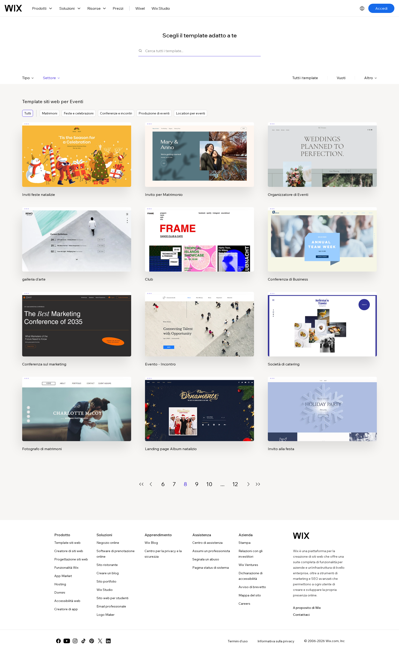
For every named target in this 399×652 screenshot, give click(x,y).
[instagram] (75, 641)
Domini (59, 592)
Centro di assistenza (207, 543)
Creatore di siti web (68, 551)
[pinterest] (92, 641)
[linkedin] (108, 641)
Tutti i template (305, 77)
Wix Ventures (248, 565)
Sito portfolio (106, 581)
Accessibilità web (67, 601)
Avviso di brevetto (252, 587)
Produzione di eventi (154, 113)
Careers (244, 603)
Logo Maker (106, 615)
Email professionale (111, 606)
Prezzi (118, 8)
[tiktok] (83, 641)
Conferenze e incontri (116, 113)
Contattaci (301, 615)
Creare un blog (108, 573)
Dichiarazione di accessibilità (251, 576)
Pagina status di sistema (210, 567)
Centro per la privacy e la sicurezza (163, 554)
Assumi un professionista (211, 551)
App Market (63, 576)
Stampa (245, 543)
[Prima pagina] (141, 484)
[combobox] (203, 50)
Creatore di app (66, 609)
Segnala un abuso (205, 559)
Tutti (27, 113)
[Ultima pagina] (258, 484)
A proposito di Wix (307, 608)
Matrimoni (49, 113)
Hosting (60, 584)
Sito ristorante (107, 565)
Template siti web (67, 543)
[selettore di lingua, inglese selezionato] (362, 8)
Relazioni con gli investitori (251, 554)
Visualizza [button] (76, 163)
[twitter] (100, 641)
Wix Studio (160, 8)
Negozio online (108, 543)
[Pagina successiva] (248, 484)
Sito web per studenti (112, 598)
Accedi (381, 8)
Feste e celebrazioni (79, 113)
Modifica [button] (77, 150)
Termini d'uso (238, 641)
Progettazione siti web (71, 559)
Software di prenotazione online (116, 554)
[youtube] (67, 641)
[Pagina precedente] (151, 484)
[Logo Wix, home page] (301, 535)
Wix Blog (151, 543)
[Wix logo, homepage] (13, 8)
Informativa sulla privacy (275, 641)
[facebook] (58, 641)
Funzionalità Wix (66, 567)
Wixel (140, 8)
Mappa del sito (250, 595)
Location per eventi (190, 113)
